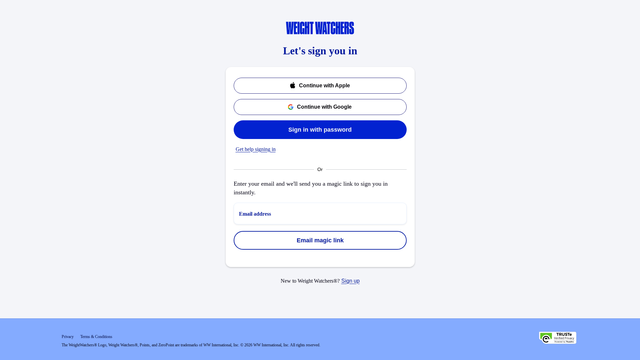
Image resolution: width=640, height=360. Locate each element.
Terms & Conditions (96, 336)
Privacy (68, 336)
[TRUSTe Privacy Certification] (557, 338)
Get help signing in (256, 149)
